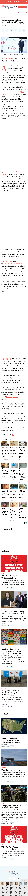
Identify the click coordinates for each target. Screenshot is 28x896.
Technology (5, 647)
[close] (26, 2)
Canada (3, 767)
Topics (10, 12)
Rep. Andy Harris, (12, 397)
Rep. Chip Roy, (6, 359)
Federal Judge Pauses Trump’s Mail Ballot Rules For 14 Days (13, 612)
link (13, 435)
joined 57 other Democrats (13, 264)
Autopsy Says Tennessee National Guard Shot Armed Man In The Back (11, 807)
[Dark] (14, 7)
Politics (3, 17)
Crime (3, 803)
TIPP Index (22, 12)
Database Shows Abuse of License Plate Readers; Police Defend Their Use (11, 651)
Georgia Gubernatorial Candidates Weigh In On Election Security (10, 692)
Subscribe (22, 7)
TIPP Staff (4, 25)
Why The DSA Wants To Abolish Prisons (9, 577)
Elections (4, 688)
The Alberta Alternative (10, 770)
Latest (3, 12)
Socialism (4, 573)
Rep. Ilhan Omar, (7, 261)
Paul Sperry (4, 744)
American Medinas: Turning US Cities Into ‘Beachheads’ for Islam (10, 740)
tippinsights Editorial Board (9, 780)
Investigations (5, 735)
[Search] (16, 7)
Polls (15, 12)
